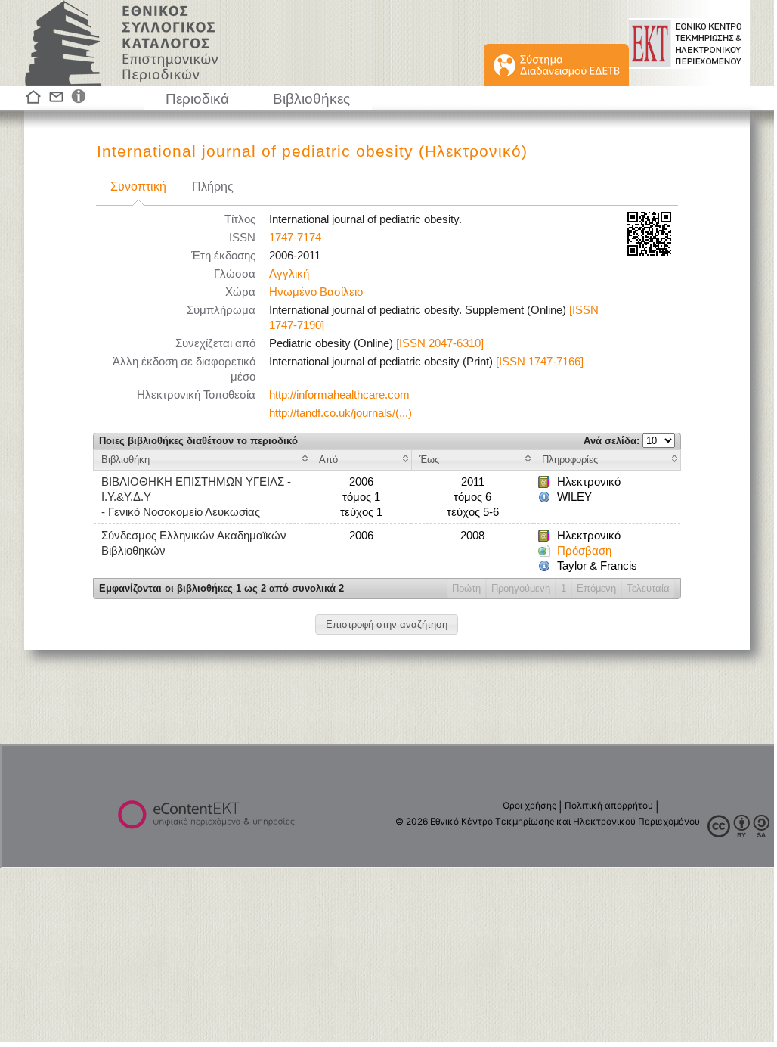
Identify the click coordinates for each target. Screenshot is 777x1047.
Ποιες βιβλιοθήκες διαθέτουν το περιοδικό (198, 440)
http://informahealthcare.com (339, 395)
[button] (386, 624)
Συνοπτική (138, 186)
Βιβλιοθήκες (311, 99)
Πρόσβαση (584, 551)
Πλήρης (213, 186)
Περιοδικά (197, 99)
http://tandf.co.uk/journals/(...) (340, 413)
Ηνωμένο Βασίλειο (316, 292)
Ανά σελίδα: (613, 440)
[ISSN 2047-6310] (440, 343)
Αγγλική (289, 274)
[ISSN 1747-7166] (540, 362)
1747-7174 (295, 237)
